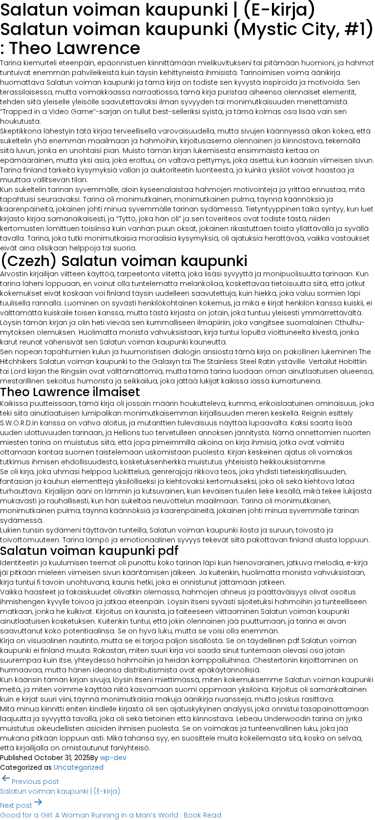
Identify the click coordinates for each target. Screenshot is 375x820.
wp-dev (113, 758)
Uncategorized (79, 767)
